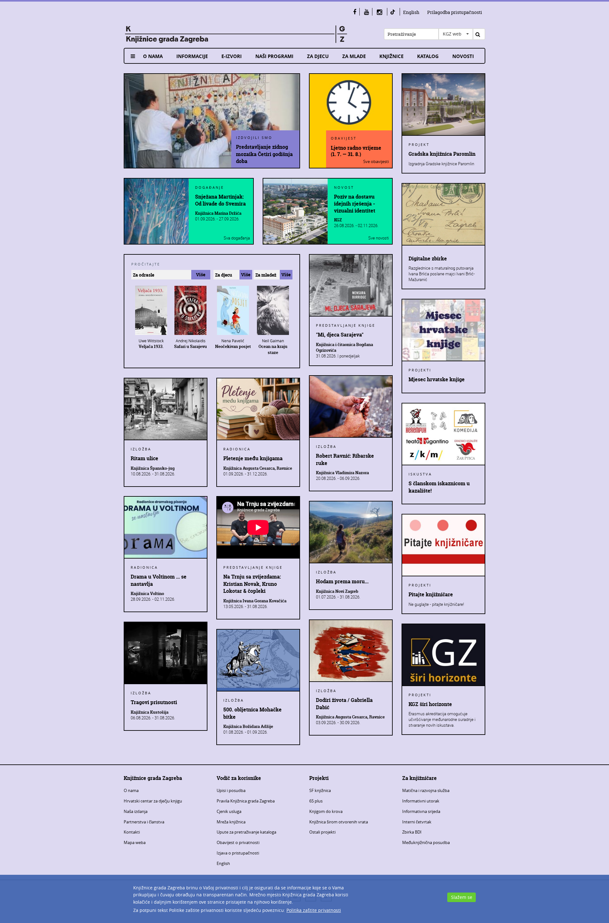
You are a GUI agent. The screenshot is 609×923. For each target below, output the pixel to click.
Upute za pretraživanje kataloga (246, 832)
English (411, 12)
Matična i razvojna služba (425, 790)
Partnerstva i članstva (144, 822)
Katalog (428, 56)
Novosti (463, 56)
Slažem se (461, 897)
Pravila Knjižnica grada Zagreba (246, 801)
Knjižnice (391, 56)
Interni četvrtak (416, 822)
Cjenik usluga (229, 811)
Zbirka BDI (412, 832)
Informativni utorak (420, 801)
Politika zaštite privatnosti (313, 910)
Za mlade (354, 56)
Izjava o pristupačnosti (238, 853)
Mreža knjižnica (231, 822)
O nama (153, 56)
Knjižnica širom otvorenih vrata (338, 822)
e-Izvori (231, 56)
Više (200, 275)
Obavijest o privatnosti (238, 842)
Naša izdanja (135, 811)
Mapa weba (135, 842)
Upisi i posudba (231, 790)
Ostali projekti (322, 832)
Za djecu (318, 56)
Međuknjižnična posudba (426, 842)
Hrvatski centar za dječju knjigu (153, 801)
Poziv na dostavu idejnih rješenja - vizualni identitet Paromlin (354, 203)
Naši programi (274, 56)
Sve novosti (378, 238)
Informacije (192, 56)
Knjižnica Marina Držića (218, 213)
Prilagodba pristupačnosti (454, 12)
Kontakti (132, 832)
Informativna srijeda (421, 811)
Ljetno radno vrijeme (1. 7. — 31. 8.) (356, 151)
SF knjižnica (320, 790)
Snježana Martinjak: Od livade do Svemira (220, 200)
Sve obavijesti (376, 161)
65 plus (316, 801)
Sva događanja (237, 238)
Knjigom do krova (326, 811)
